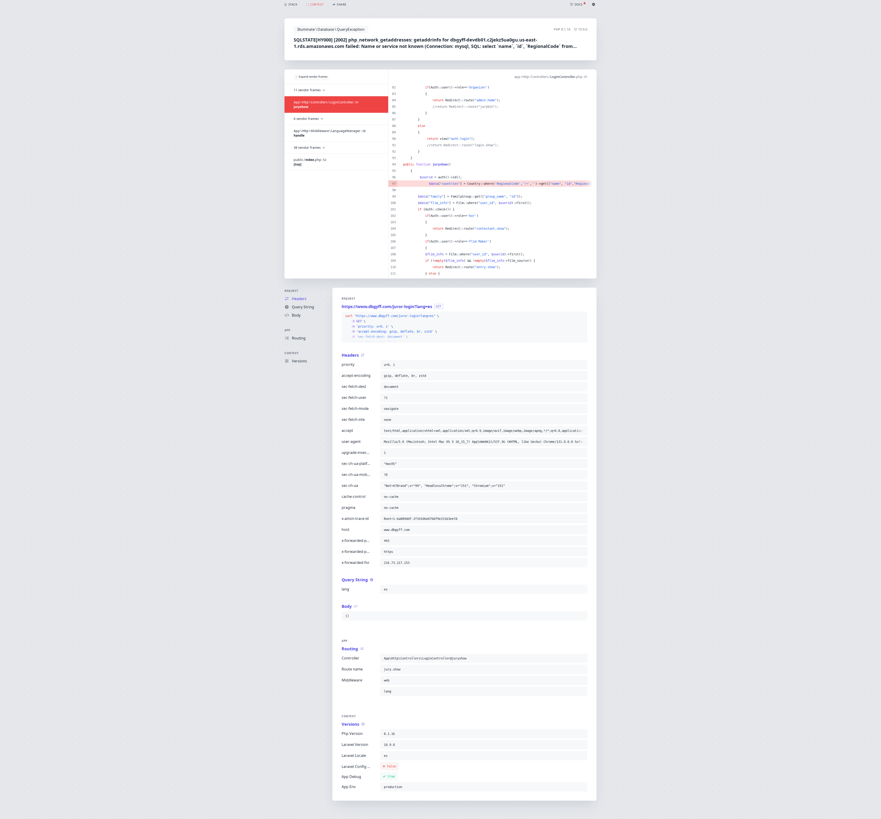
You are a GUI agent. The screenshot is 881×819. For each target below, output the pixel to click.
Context (291, 353)
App (287, 330)
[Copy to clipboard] (582, 316)
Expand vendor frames (313, 77)
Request (291, 291)
